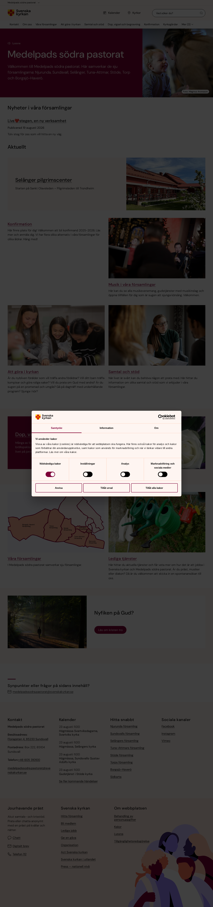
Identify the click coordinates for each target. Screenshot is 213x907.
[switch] (88, 474)
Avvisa (59, 487)
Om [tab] (156, 428)
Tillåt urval (107, 487)
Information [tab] (106, 428)
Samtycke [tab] (56, 428)
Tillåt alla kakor (154, 487)
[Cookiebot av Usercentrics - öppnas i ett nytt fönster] (163, 417)
